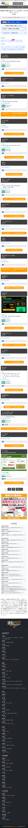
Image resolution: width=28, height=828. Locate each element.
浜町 (10, 802)
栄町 (21, 681)
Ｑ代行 (3, 238)
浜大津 (4, 735)
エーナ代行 (5, 434)
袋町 (12, 713)
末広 (9, 639)
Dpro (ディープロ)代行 (8, 95)
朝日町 (4, 760)
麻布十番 (15, 684)
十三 (10, 741)
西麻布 (4, 684)
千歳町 (11, 720)
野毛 (4, 688)
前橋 (4, 674)
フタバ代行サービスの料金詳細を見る (14, 233)
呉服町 (4, 720)
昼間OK (5, 49)
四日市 (4, 731)
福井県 (3, 705)
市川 (12, 681)
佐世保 (7, 802)
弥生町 (8, 760)
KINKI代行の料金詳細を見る (14, 328)
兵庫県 (3, 743)
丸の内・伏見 (10, 723)
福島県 (3, 658)
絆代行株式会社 (10, 547)
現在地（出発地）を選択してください (14, 25)
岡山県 (3, 765)
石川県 (3, 701)
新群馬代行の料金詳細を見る (14, 288)
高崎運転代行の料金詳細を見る (14, 407)
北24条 (9, 637)
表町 (9, 767)
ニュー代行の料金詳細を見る (14, 73)
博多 (4, 795)
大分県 (3, 807)
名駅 (6, 723)
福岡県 (3, 794)
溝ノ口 (21, 688)
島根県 (3, 762)
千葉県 (3, 679)
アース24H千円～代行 (7, 412)
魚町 (13, 745)
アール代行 (5, 451)
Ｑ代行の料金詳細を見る (14, 250)
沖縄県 (3, 818)
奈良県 (3, 747)
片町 (4, 706)
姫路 (8, 745)
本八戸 (4, 642)
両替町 (8, 720)
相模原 (17, 688)
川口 (7, 677)
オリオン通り (6, 671)
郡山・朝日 (5, 659)
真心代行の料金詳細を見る (14, 390)
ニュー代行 (5, 55)
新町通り (12, 642)
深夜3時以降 (13, 49)
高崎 (7, 674)
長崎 (4, 802)
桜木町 (4, 699)
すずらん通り (20, 637)
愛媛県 (3, 782)
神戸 (10, 745)
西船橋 (4, 681)
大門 (3, 639)
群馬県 (18, 6)
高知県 (3, 786)
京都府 (3, 737)
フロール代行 (9, 588)
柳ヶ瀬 (4, 716)
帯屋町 (4, 787)
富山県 (3, 698)
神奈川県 (4, 686)
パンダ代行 (9, 583)
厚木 (14, 688)
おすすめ (5, 41)
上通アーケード (6, 805)
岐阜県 (3, 715)
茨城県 (3, 666)
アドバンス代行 (10, 575)
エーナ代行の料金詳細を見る (14, 446)
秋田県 (3, 651)
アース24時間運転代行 (11, 589)
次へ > (19, 489)
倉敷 (7, 767)
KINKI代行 (4, 293)
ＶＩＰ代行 (9, 574)
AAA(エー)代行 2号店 (11, 540)
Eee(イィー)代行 (6, 179)
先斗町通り (10, 738)
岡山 (4, 767)
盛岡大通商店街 (6, 645)
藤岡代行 (8, 570)
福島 (15, 659)
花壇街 (8, 684)
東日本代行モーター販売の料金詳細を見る (14, 270)
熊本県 (3, 804)
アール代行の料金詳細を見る (14, 483)
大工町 (4, 667)
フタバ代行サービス (7, 221)
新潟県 (3, 694)
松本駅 (15, 713)
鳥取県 (3, 758)
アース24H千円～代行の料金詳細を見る (14, 429)
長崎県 (3, 801)
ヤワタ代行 (5, 139)
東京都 (3, 683)
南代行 (3, 162)
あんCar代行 (5, 120)
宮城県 (3, 647)
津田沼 (17, 681)
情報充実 (11, 41)
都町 (4, 809)
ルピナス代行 (5, 204)
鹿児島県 (4, 814)
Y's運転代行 (9, 531)
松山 (4, 819)
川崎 (9, 688)
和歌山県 (4, 750)
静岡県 (3, 718)
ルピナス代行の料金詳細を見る (14, 216)
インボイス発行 (14, 47)
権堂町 (9, 713)
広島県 (3, 769)
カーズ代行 (9, 592)
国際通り (7, 819)
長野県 (3, 711)
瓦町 (4, 780)
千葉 (14, 681)
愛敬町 (4, 799)
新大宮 (4, 748)
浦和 (9, 677)
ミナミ (7, 741)
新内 (4, 752)
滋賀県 (3, 733)
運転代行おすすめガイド (13, 6)
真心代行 (4, 367)
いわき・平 (11, 659)
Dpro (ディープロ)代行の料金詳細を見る (14, 114)
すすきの (5, 637)
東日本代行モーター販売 (8, 255)
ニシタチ (5, 812)
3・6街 (12, 637)
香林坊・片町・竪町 (7, 703)
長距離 (22, 47)
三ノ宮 (4, 745)
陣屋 (17, 659)
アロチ (7, 752)
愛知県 (3, 722)
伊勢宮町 (11, 763)
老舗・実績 (19, 41)
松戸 (8, 681)
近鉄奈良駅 (9, 748)
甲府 (4, 709)
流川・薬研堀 (9, 770)
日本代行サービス (6, 333)
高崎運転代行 (5, 395)
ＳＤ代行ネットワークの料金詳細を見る (14, 90)
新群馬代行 (5, 276)
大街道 (4, 784)
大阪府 (3, 740)
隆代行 (8, 543)
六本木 (11, 684)
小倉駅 (12, 795)
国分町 (4, 649)
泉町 (10, 671)
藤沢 (24, 688)
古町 (4, 696)
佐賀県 (3, 797)
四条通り (5, 738)
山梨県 (3, 708)
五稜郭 (6, 639)
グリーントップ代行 (11, 579)
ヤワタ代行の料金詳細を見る (14, 157)
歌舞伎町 (20, 684)
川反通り (5, 652)
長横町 (8, 642)
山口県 (3, 772)
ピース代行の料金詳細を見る (14, 362)
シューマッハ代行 (10, 567)
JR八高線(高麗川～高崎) (23, 6)
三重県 (3, 730)
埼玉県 (3, 676)
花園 (16, 637)
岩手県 (3, 644)
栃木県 (3, 669)
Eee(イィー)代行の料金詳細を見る (14, 199)
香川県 (3, 779)
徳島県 (3, 775)
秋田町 (4, 777)
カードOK (5, 47)
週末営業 (21, 49)
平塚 (12, 688)
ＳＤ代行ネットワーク (8, 78)
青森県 (3, 641)
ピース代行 (5, 350)
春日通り (7, 709)
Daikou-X (9, 550)
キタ (4, 741)
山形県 (3, 654)
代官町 (7, 763)
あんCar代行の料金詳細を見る (14, 134)
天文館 (4, 816)
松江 (4, 763)
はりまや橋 (9, 787)
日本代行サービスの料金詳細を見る (14, 345)
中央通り (5, 713)
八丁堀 (4, 770)
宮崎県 (3, 811)
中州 (7, 795)
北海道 (3, 636)
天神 (9, 795)
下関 (4, 773)
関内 (7, 688)
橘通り (9, 812)
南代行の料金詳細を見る (14, 174)
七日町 (4, 656)
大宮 (4, 677)
